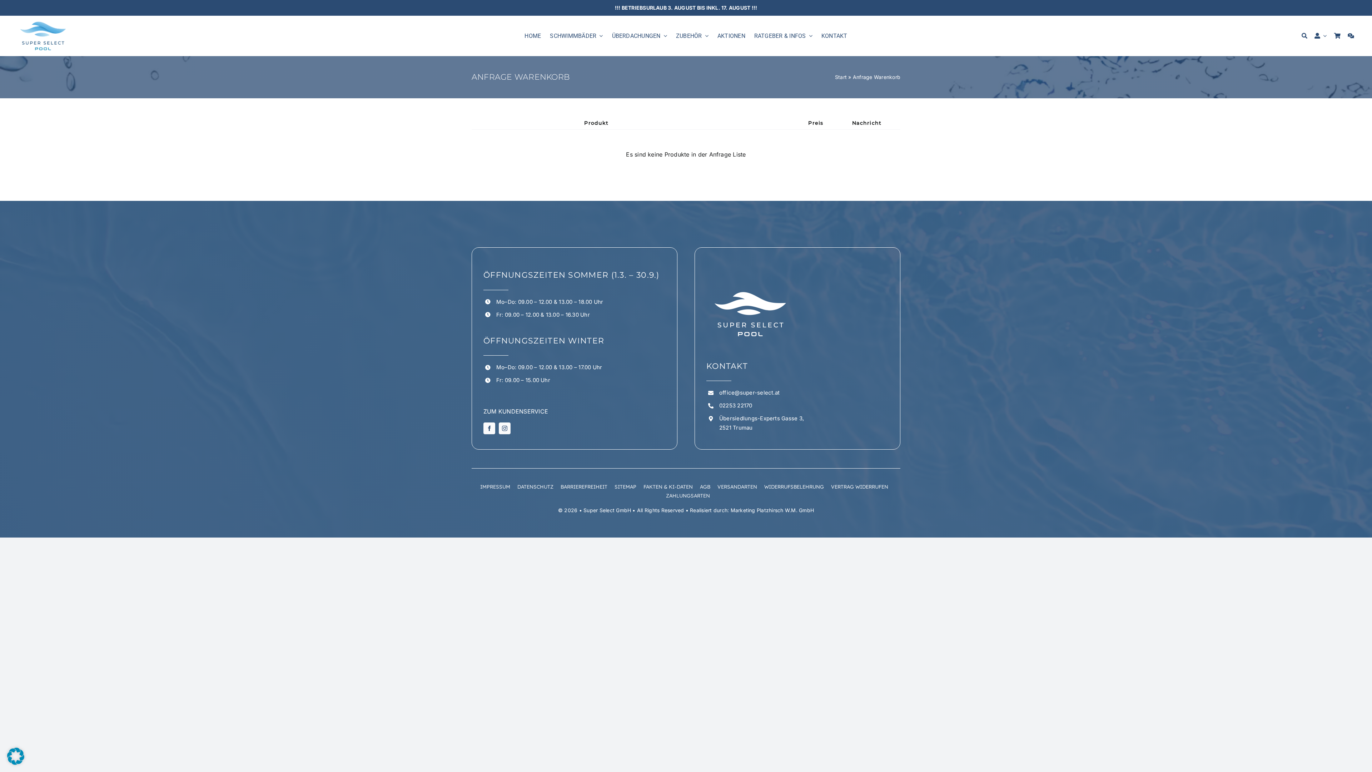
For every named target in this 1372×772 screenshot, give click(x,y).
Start (841, 77)
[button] (15, 756)
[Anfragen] (1351, 35)
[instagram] (505, 428)
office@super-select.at (749, 392)
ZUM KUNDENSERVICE (515, 411)
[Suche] (1304, 35)
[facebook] (489, 428)
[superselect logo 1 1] (43, 22)
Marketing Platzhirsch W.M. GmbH (772, 510)
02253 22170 (735, 405)
